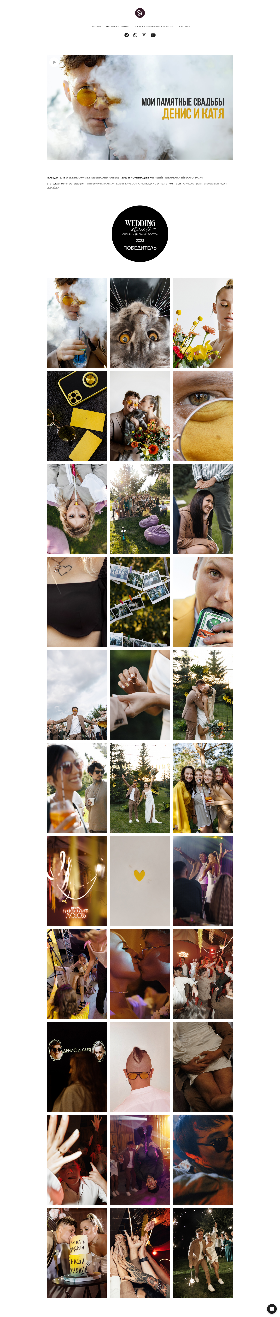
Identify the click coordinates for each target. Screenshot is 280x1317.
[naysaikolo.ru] (140, 13)
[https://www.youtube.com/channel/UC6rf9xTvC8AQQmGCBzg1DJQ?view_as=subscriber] (153, 35)
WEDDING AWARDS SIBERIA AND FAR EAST (93, 177)
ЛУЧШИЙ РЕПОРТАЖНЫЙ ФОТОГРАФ (176, 177)
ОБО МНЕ (184, 26)
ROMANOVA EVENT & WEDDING (120, 183)
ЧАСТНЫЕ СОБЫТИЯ (118, 26)
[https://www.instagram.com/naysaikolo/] (144, 35)
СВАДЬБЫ (95, 26)
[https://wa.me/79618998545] (135, 35)
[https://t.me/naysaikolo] (126, 35)
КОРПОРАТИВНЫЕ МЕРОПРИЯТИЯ (154, 26)
